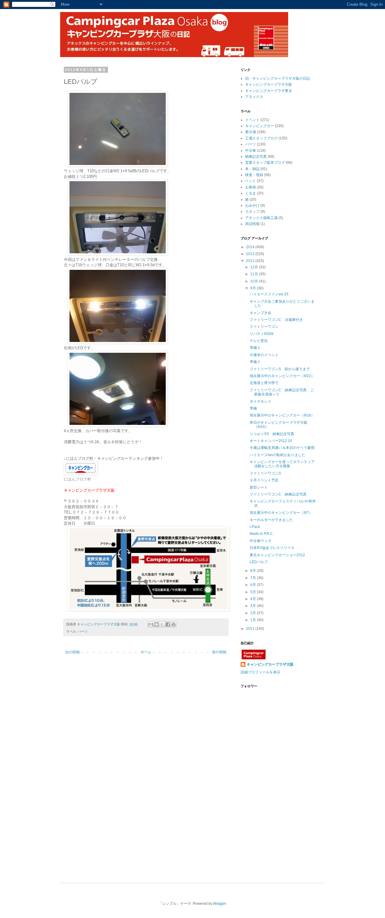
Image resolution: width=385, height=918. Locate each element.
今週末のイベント (264, 355)
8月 (253, 571)
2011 (250, 629)
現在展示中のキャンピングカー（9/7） (281, 513)
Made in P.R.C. (262, 534)
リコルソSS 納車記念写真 (272, 434)
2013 (250, 254)
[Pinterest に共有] (174, 624)
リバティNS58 (261, 334)
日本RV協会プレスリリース (272, 548)
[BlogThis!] (156, 624)
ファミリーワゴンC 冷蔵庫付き (276, 320)
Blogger (219, 903)
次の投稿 (72, 652)
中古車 (250, 150)
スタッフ (252, 211)
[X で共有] (162, 624)
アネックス (254, 97)
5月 (253, 592)
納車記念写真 (256, 156)
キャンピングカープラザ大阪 (268, 84)
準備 (253, 408)
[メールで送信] (151, 624)
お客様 (250, 187)
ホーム (145, 652)
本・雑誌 (252, 169)
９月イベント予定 (264, 480)
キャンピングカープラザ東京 (268, 91)
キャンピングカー (259, 126)
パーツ (83, 631)
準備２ (255, 362)
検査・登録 (254, 175)
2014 (250, 247)
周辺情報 (252, 224)
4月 (253, 599)
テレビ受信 (259, 341)
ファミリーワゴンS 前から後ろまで (280, 369)
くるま (250, 193)
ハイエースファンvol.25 (269, 294)
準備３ (255, 348)
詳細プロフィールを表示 (260, 672)
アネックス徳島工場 (261, 218)
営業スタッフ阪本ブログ (265, 162)
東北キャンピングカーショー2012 (277, 555)
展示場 (250, 132)
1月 (253, 620)
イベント (252, 120)
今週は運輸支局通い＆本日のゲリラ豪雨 (282, 448)
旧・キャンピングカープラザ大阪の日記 (277, 78)
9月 (253, 288)
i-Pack (255, 527)
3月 (253, 606)
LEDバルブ (259, 562)
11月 (254, 274)
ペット (250, 181)
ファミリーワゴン (264, 327)
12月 (254, 267)
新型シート (259, 487)
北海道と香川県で (264, 383)
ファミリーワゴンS (265, 473)
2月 (253, 613)
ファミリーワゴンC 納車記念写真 (278, 494)
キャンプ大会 (260, 313)
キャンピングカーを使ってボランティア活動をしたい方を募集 (282, 464)
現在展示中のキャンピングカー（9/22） (282, 376)
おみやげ (252, 205)
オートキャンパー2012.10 (271, 441)
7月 (253, 578)
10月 (254, 281)
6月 (253, 585)
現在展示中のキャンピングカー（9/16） (282, 415)
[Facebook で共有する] (168, 624)
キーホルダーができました (271, 520)
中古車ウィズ (260, 541)
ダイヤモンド (260, 401)
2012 (250, 261)
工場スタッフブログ (261, 138)
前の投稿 (219, 652)
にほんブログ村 (77, 479)
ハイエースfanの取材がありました (277, 455)
